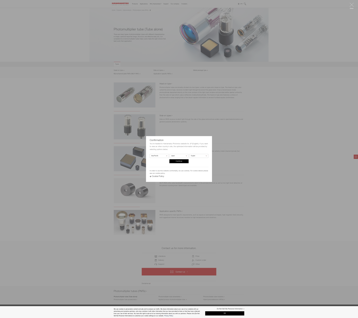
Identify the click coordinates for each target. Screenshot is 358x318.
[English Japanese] (198, 156)
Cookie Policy (158, 176)
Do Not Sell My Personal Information (230, 309)
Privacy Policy (168, 315)
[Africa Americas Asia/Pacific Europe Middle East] (159, 156)
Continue (179, 161)
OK (225, 313)
